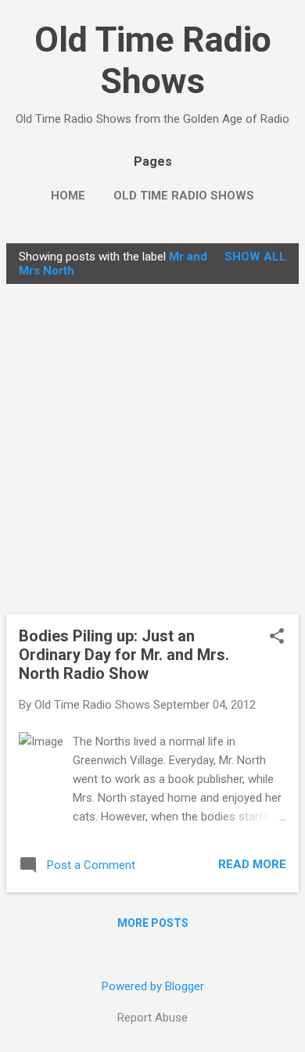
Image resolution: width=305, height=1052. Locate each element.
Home (68, 195)
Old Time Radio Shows (152, 60)
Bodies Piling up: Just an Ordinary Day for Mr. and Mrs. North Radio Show (124, 655)
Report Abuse (152, 1018)
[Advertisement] (152, 448)
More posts (152, 923)
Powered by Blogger (153, 986)
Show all (255, 257)
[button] (276, 637)
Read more (252, 864)
